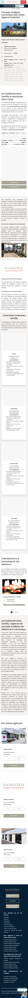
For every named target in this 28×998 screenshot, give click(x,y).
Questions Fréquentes (9, 926)
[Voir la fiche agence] (14, 736)
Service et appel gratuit (12, 906)
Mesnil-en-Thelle (19, 80)
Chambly (23, 71)
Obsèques (6, 917)
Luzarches (7, 72)
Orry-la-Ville (16, 67)
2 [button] (12, 612)
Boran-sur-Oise (19, 74)
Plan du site (21, 991)
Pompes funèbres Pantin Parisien (12, 943)
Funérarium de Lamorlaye (10, 980)
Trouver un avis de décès (10, 928)
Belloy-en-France (19, 76)
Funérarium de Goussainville (11, 978)
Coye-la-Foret (5, 135)
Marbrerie (6, 919)
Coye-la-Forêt (19, 69)
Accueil (2, 8)
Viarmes (6, 78)
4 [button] (15, 612)
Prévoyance (7, 921)
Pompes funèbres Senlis (10, 964)
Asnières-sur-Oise (8, 74)
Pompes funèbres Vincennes (11, 951)
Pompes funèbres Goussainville (11, 962)
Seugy (21, 78)
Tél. (9, 758)
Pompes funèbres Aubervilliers (11, 945)
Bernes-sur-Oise (14, 78)
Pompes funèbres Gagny (10, 949)
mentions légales (5, 993)
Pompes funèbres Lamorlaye (11, 968)
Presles (18, 71)
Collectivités (7, 923)
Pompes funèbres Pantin (10, 941)
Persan (13, 72)
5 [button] (17, 612)
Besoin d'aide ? (21, 989)
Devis (23, 2)
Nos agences (8, 8)
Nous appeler (14, 182)
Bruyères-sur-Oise (9, 76)
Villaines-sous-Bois (9, 80)
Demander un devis (13, 895)
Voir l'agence (14, 765)
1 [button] (10, 612)
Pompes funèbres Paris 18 (10, 939)
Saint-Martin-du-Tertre (15, 142)
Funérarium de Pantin (9, 982)
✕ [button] (26, 989)
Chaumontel (19, 72)
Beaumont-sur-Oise (9, 69)
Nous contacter (14, 187)
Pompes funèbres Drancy (10, 947)
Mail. (20, 758)
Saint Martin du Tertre (9, 71)
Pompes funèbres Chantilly (10, 966)
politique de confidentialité (17, 993)
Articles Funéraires (8, 924)
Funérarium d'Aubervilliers (10, 976)
